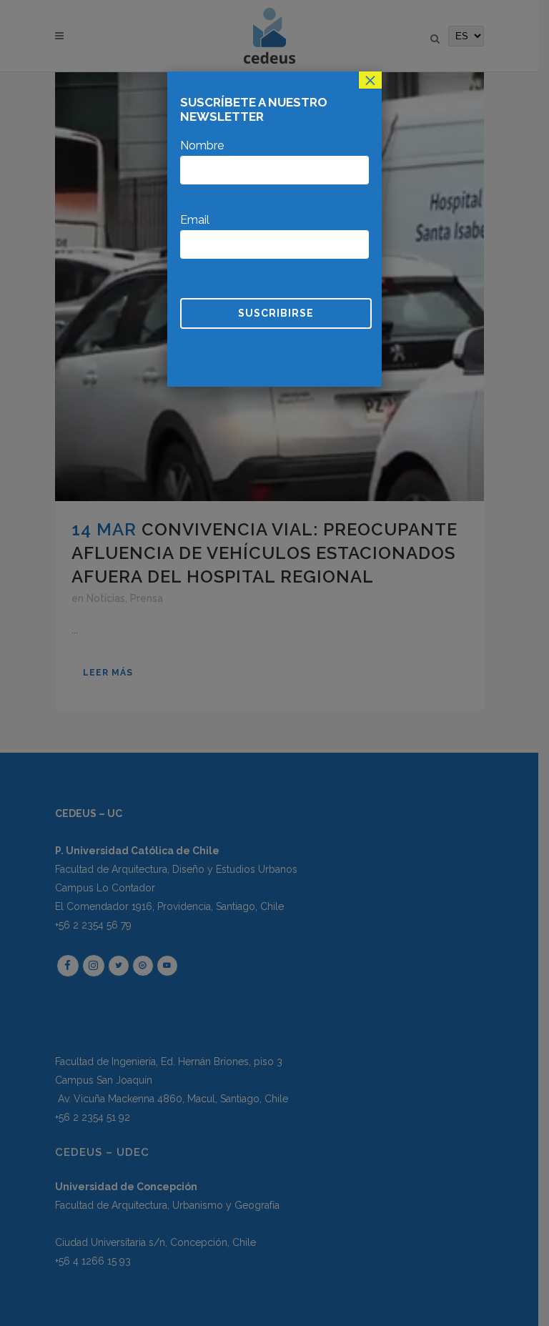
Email (194, 220)
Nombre (202, 145)
